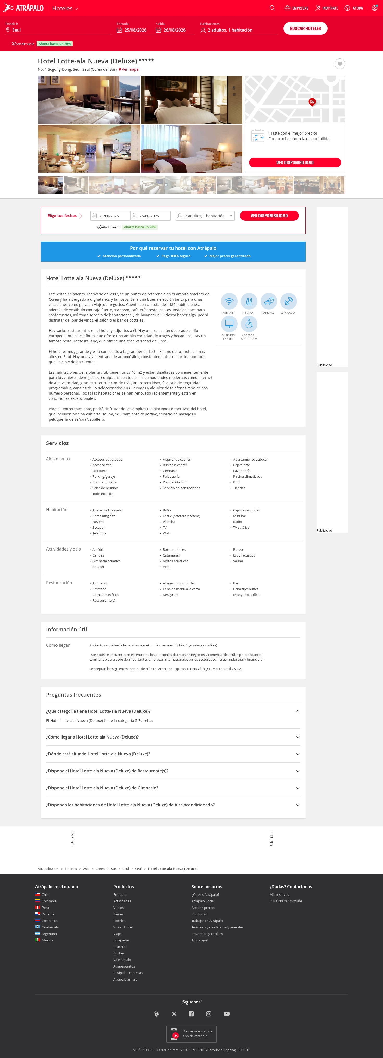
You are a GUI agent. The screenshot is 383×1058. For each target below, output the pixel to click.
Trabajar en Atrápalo (207, 920)
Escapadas (121, 940)
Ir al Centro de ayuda (286, 901)
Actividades (122, 901)
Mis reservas (279, 895)
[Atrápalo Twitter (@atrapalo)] (174, 1014)
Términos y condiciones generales (217, 927)
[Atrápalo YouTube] (227, 1014)
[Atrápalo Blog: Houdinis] (157, 1014)
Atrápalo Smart (125, 979)
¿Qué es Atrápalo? (205, 894)
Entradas (120, 894)
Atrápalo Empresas (128, 972)
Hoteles (71, 868)
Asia (86, 868)
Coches (119, 953)
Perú (45, 907)
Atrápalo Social (202, 901)
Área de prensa (203, 907)
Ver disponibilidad (269, 215)
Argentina (49, 933)
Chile (45, 894)
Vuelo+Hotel (123, 927)
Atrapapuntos (124, 966)
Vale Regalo (122, 959)
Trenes (118, 914)
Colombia (49, 901)
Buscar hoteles (305, 28)
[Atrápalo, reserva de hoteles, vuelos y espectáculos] (24, 8)
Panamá (48, 914)
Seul (125, 868)
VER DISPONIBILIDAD (295, 162)
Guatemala (50, 927)
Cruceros (120, 946)
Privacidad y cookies (207, 933)
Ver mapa (130, 69)
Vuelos (118, 907)
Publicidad (199, 914)
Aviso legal (199, 940)
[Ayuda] (353, 8)
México (47, 940)
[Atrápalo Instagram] (209, 1014)
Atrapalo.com (48, 868)
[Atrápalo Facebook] (192, 1014)
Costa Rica (50, 920)
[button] (340, 64)
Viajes (117, 933)
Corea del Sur (106, 868)
